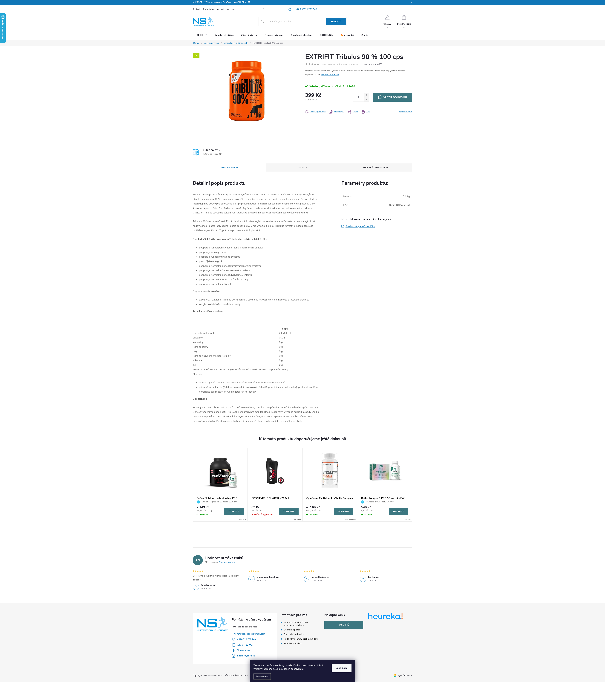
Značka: (405, 111)
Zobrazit (233, 511)
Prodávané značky (293, 643)
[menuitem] (202, 35)
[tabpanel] (220, 484)
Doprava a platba (292, 629)
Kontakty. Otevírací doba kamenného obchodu (213, 9)
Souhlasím (342, 668)
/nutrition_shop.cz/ (246, 655)
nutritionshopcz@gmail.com (251, 633)
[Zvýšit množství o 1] (366, 95)
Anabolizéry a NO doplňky (360, 226)
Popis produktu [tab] (229, 167)
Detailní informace (330, 74)
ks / (344, 624)
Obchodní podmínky (294, 634)
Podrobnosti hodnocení (347, 64)
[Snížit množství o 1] (366, 99)
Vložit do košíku (395, 97)
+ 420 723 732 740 (246, 639)
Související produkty (374, 167)
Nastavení (262, 676)
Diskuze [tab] (303, 167)
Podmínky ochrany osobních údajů (301, 638)
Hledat (336, 21)
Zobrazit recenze (227, 562)
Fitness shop (243, 650)
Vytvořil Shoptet (405, 675)
